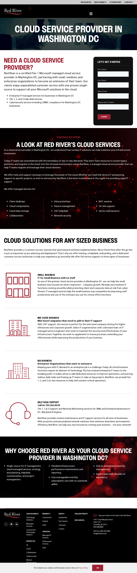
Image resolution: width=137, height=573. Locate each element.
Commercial (46, 517)
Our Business (32, 514)
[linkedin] (17, 524)
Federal (45, 521)
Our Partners (63, 521)
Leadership (63, 517)
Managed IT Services (46, 536)
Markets (46, 514)
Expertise (30, 541)
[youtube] (11, 524)
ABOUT (62, 514)
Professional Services (47, 542)
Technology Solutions (30, 518)
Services (46, 531)
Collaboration (31, 552)
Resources (79, 520)
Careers (61, 529)
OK (97, 568)
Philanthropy (81, 514)
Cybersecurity (31, 556)
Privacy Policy (83, 568)
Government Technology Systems (31, 532)
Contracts (62, 525)
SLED (44, 525)
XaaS (44, 548)
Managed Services (30, 525)
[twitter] (6, 524)
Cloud (28, 549)
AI (27, 545)
